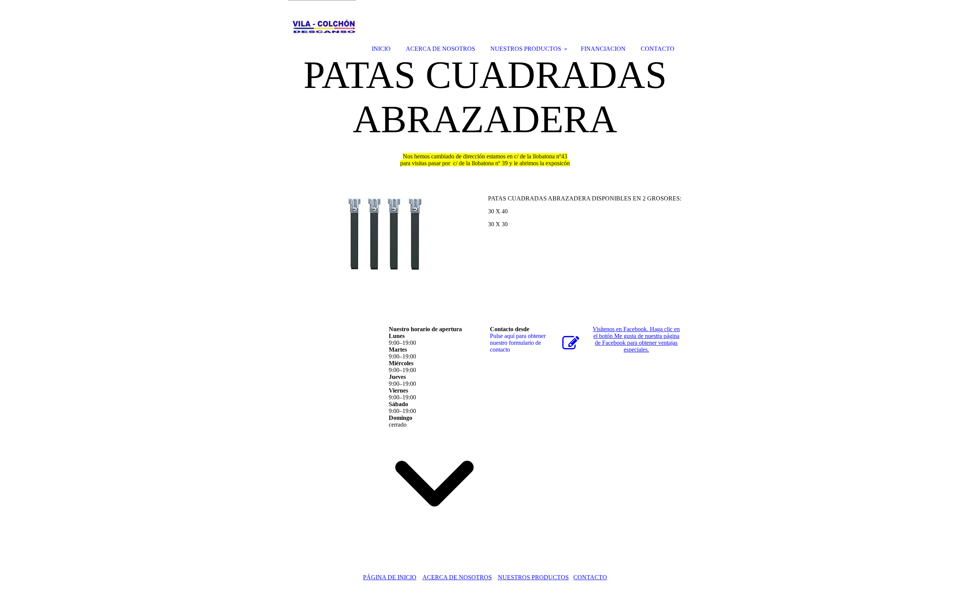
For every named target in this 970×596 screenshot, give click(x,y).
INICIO (381, 48)
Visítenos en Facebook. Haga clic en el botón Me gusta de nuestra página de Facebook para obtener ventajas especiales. (636, 339)
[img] (322, 27)
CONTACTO (590, 577)
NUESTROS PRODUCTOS (533, 577)
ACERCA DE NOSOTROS (457, 577)
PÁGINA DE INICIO (389, 577)
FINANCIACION (603, 48)
